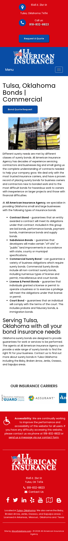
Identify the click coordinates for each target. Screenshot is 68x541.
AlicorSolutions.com (21, 531)
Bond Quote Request (20, 109)
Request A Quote (34, 38)
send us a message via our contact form (34, 437)
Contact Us (35, 492)
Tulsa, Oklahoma (26, 510)
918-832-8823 (39, 24)
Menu (9, 69)
